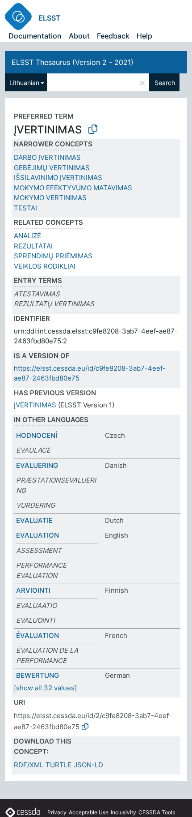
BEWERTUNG (37, 675)
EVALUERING (37, 465)
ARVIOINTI (33, 590)
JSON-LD (88, 765)
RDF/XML (28, 765)
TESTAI (25, 208)
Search (164, 82)
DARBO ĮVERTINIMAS (47, 157)
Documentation (35, 35)
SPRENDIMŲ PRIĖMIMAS (53, 256)
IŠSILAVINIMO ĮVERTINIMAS (58, 177)
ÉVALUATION (37, 635)
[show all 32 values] (45, 688)
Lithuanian (24, 82)
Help (144, 35)
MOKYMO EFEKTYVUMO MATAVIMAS (73, 188)
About (79, 35)
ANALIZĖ (27, 235)
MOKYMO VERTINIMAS (50, 197)
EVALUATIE (34, 520)
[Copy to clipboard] (92, 129)
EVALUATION (37, 535)
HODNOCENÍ (36, 435)
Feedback (113, 35)
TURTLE (58, 765)
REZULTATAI (33, 246)
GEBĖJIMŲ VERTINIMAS (52, 167)
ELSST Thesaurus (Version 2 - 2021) (73, 62)
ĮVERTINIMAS (35, 405)
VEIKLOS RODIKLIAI (44, 266)
